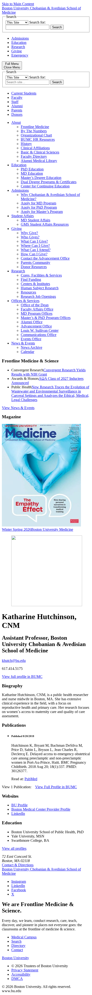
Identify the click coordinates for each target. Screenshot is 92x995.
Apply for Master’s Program (42, 212)
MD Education (32, 173)
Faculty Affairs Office (37, 309)
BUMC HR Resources (38, 139)
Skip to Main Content (18, 4)
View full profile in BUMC (22, 677)
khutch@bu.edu (14, 661)
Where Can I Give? (35, 246)
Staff (14, 102)
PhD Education (32, 169)
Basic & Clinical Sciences (40, 152)
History (26, 144)
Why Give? (29, 233)
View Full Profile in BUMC (56, 787)
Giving (16, 51)
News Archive (31, 347)
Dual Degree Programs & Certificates (48, 182)
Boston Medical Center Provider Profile (40, 809)
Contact (17, 950)
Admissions (20, 38)
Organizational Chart (36, 135)
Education (18, 43)
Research (18, 47)
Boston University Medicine (52, 529)
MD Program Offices (36, 313)
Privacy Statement (24, 970)
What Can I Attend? (35, 250)
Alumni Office (31, 322)
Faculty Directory (34, 156)
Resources (28, 292)
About (16, 122)
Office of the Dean (35, 305)
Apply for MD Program (38, 203)
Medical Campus (24, 937)
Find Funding (31, 280)
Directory (18, 946)
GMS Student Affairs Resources (45, 224)
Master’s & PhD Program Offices (46, 318)
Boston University (15, 958)
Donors (16, 114)
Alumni (17, 106)
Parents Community (35, 263)
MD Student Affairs (35, 220)
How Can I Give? (34, 254)
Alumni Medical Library (39, 161)
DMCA (17, 979)
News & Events (23, 343)
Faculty (16, 97)
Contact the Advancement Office (45, 258)
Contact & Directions (17, 865)
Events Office (31, 339)
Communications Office (38, 335)
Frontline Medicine (35, 127)
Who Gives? (30, 237)
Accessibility (20, 974)
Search (16, 941)
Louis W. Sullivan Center (40, 330)
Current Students (23, 93)
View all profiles (14, 848)
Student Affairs (22, 216)
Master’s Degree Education (41, 178)
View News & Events (18, 408)
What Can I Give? (34, 241)
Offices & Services (25, 301)
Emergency (19, 55)
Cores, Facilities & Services (41, 275)
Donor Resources (34, 267)
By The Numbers (34, 131)
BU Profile (19, 805)
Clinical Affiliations (35, 148)
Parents (16, 110)
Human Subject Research (40, 288)
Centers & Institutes (35, 284)
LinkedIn (18, 814)
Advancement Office (36, 326)
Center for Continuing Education (45, 186)
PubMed (31, 779)
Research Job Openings (38, 296)
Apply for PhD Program (39, 207)
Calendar (27, 352)
